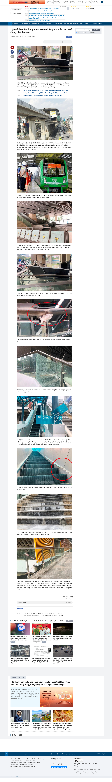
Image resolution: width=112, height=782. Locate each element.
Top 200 (104, 754)
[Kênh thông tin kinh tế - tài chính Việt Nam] (27, 2)
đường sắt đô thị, (48, 614)
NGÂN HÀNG (41, 23)
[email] (12, 56)
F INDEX (100, 24)
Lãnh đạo (93, 32)
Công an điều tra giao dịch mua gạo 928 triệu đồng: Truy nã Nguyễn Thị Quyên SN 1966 (41, 660)
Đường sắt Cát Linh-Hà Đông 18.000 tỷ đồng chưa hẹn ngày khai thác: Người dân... (46, 90)
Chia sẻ (69, 36)
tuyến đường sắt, (28, 614)
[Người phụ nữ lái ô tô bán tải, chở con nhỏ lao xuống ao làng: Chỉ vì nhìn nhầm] (63, 629)
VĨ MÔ (64, 23)
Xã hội (33, 36)
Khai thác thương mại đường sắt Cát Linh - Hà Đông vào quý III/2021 (42, 95)
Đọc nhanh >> (63, 6)
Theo (44, 602)
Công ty (80, 32)
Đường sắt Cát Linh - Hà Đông (55, 615)
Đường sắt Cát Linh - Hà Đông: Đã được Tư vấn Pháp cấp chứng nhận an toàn (45, 93)
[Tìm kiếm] (96, 30)
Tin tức (86, 32)
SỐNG (81, 23)
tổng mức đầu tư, (57, 614)
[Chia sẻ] (12, 52)
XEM (69, 621)
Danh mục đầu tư (17, 13)
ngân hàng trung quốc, (41, 615)
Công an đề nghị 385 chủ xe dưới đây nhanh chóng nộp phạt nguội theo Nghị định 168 (62, 660)
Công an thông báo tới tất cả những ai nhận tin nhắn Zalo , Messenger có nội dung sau (19, 638)
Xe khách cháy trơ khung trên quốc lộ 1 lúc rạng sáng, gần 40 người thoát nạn (19, 660)
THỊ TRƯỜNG (76, 23)
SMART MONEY (48, 23)
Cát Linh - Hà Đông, (38, 614)
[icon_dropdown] (102, 2)
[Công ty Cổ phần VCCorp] (88, 760)
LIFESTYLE (86, 23)
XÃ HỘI (10, 23)
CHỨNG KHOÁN (16, 23)
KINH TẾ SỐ (69, 23)
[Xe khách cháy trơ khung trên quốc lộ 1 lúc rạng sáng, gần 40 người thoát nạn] (20, 651)
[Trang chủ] (6, 23)
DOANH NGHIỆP (33, 23)
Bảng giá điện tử (16, 9)
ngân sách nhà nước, (29, 615)
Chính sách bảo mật (15, 777)
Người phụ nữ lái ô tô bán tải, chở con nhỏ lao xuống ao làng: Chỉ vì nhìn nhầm (62, 638)
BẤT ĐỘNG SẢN (24, 23)
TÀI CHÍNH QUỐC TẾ (57, 23)
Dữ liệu (95, 24)
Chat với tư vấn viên (60, 767)
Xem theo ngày (38, 621)
